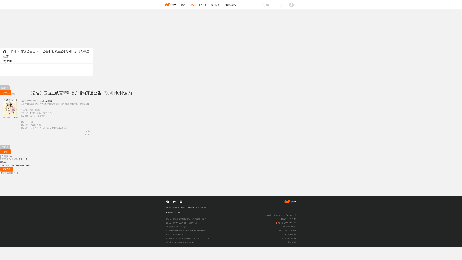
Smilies (27, 165)
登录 (20, 159)
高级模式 (3, 162)
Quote (17, 165)
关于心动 (215, 4)
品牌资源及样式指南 (173, 213)
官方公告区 (28, 51)
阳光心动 (203, 207)
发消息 (15, 117)
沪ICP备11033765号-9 (289, 227)
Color (4, 165)
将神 (13, 51)
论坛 (192, 4)
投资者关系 (231, 4)
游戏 (183, 4)
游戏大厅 (191, 207)
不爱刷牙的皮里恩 (10, 100)
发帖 (5, 152)
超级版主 (6, 117)
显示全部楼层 (47, 101)
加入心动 (202, 4)
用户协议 (183, 207)
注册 (25, 159)
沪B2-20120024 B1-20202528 (287, 230)
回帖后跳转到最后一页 (10, 173)
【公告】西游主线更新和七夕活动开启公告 (64, 92)
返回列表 (4, 88)
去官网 (7, 61)
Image (8, 165)
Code (22, 165)
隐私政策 (176, 207)
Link (13, 165)
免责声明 (168, 207)
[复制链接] (123, 92)
